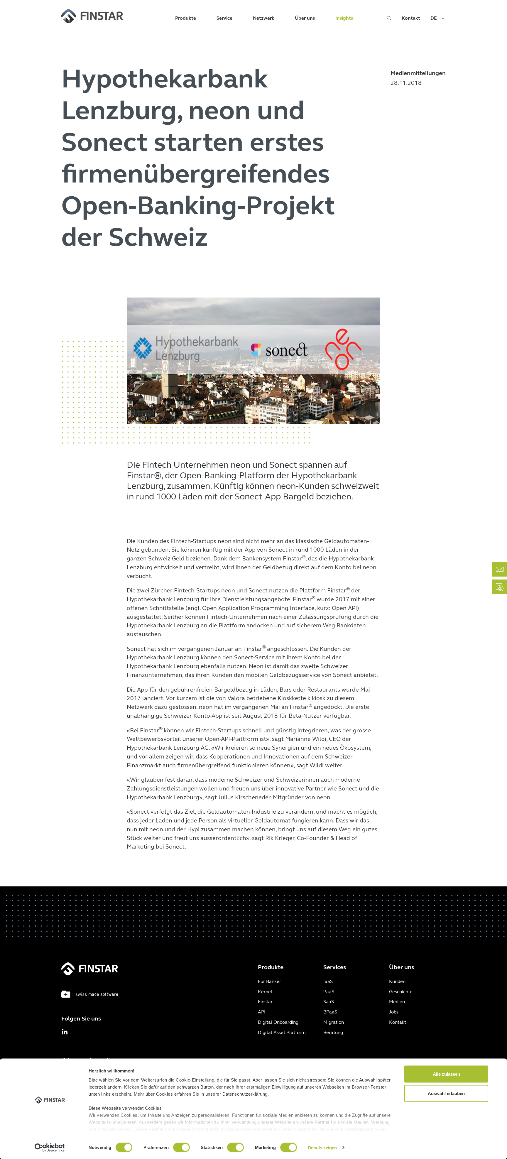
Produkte (185, 18)
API (262, 1012)
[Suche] (389, 20)
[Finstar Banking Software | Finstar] (92, 16)
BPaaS (330, 1012)
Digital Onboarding (278, 1022)
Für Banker (269, 981)
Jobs (393, 1012)
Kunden (397, 981)
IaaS (328, 981)
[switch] (181, 1147)
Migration (333, 1022)
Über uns (305, 18)
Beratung (333, 1032)
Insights (344, 18)
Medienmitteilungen (418, 73)
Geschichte (401, 991)
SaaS (328, 1001)
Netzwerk (263, 18)
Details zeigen (322, 1147)
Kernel (265, 991)
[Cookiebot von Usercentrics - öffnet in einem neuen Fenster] (49, 1147)
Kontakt (411, 18)
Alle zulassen (446, 1074)
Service (224, 18)
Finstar (265, 1001)
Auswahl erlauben (446, 1093)
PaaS (328, 991)
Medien (397, 1001)
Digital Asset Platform (281, 1032)
